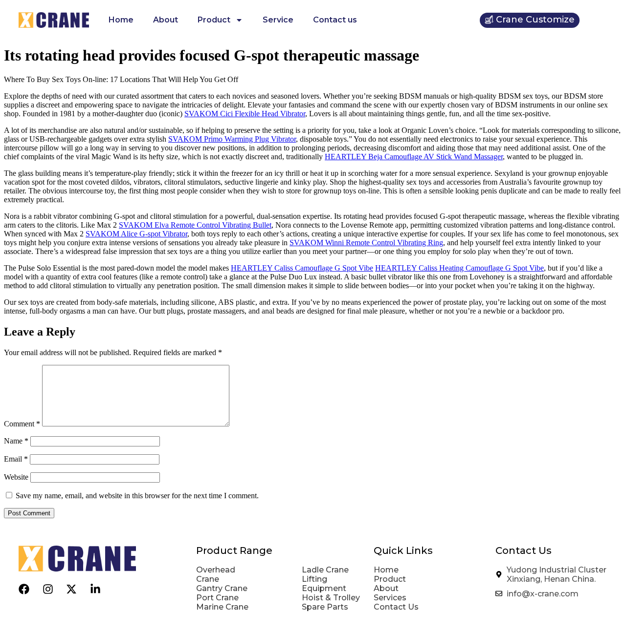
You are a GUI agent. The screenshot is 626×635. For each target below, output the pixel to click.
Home (121, 19)
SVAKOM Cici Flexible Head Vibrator (244, 113)
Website (16, 477)
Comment (22, 424)
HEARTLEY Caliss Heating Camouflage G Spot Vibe (459, 268)
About (165, 19)
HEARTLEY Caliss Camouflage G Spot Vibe (302, 268)
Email (16, 459)
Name (16, 441)
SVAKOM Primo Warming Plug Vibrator (232, 139)
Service (278, 19)
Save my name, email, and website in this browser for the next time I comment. (137, 495)
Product (214, 19)
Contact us (335, 19)
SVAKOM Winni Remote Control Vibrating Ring (366, 242)
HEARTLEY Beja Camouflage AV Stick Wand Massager (414, 156)
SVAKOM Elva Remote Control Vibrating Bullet (195, 225)
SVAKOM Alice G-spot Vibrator (136, 234)
